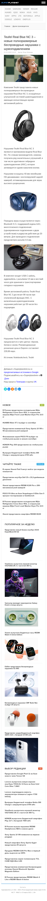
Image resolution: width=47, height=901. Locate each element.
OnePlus (26, 19)
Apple (37, 16)
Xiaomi (8, 9)
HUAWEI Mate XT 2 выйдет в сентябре (19, 423)
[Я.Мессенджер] (5, 389)
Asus (29, 12)
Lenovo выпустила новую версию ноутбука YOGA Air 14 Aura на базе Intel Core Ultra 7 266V (22, 784)
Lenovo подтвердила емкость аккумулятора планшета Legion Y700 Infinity (21, 794)
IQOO (15, 12)
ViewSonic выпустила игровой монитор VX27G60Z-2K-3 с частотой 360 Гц (21, 565)
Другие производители (21, 26)
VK (35, 382)
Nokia (22, 12)
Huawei (8, 12)
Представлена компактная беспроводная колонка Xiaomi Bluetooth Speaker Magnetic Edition (23, 869)
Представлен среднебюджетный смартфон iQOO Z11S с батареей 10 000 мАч (22, 734)
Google (8, 19)
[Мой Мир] (19, 389)
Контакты (23, 887)
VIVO (35, 12)
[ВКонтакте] (8, 389)
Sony (7, 16)
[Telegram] (15, 389)
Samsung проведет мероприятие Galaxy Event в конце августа (21, 604)
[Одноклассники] (12, 389)
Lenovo (17, 19)
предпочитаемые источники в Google (21, 372)
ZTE (19, 16)
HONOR (26, 9)
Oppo (14, 16)
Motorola (28, 16)
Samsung (17, 9)
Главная (7, 26)
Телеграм (20, 382)
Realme (34, 9)
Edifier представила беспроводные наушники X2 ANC (19, 668)
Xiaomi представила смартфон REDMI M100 (22, 514)
